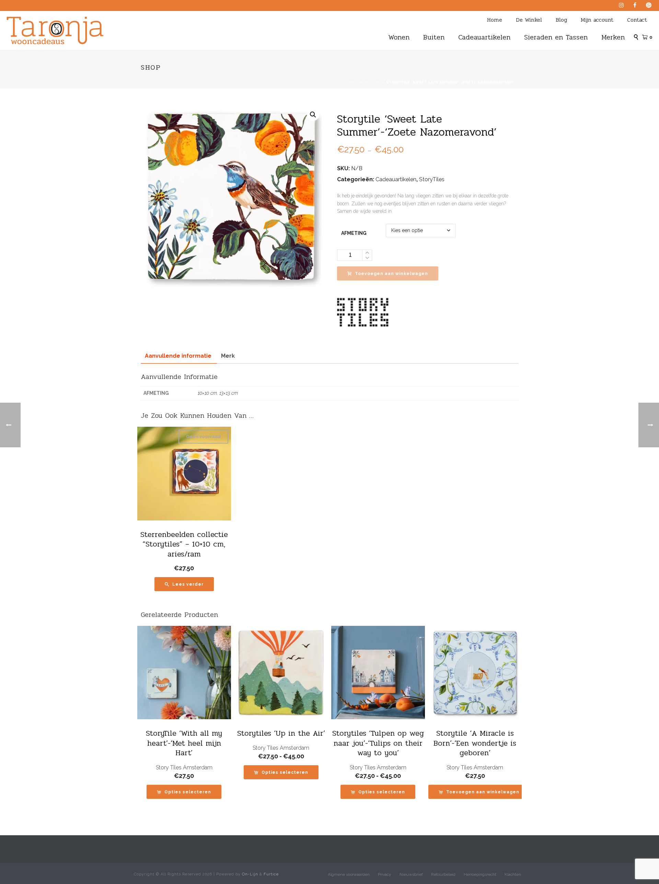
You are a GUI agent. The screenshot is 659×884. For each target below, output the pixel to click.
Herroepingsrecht (480, 874)
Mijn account (597, 19)
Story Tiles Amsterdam (184, 767)
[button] (313, 114)
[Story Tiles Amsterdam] (363, 311)
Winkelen (370, 82)
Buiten (433, 37)
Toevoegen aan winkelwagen (391, 273)
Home (494, 19)
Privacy (384, 874)
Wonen (398, 37)
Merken (613, 37)
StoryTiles (431, 179)
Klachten (513, 874)
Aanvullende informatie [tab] (178, 356)
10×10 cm (207, 393)
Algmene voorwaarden (349, 874)
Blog (561, 19)
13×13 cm (228, 393)
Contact (637, 19)
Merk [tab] (228, 356)
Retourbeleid (443, 874)
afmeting (354, 233)
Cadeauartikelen (484, 37)
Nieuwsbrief (411, 874)
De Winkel (529, 19)
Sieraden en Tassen (556, 37)
